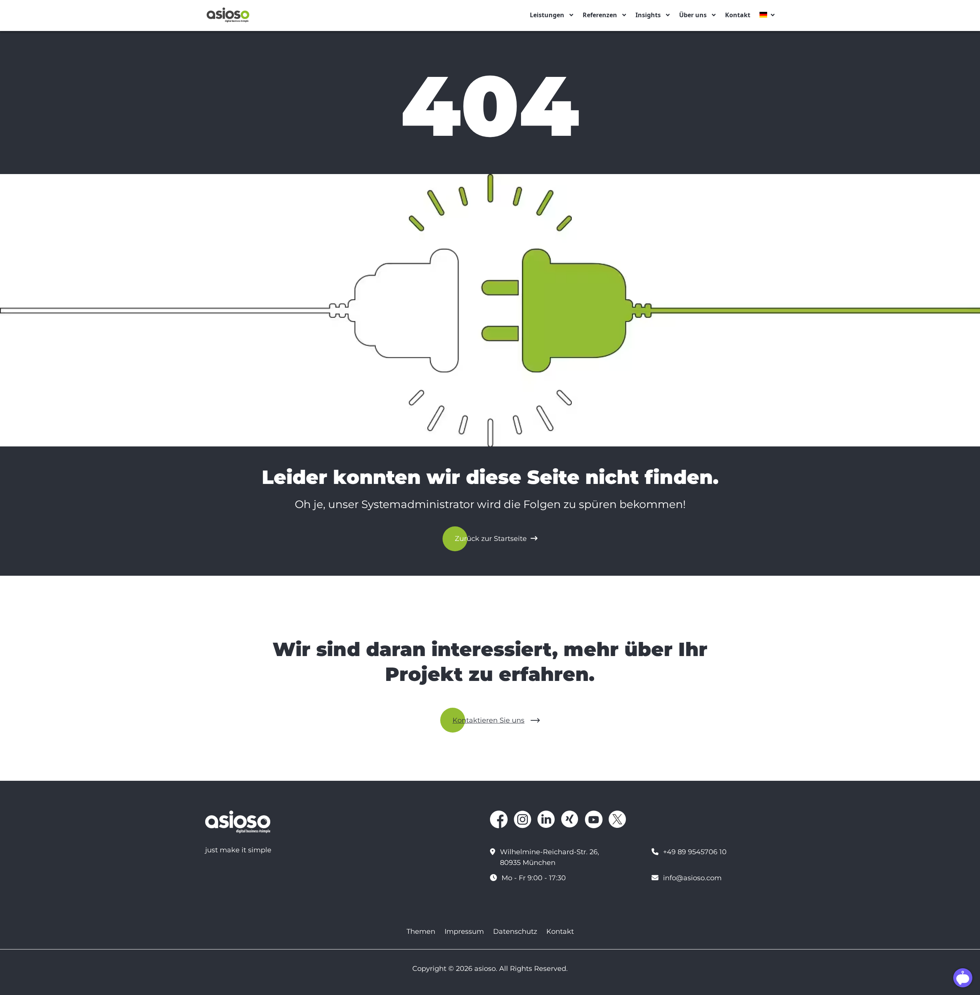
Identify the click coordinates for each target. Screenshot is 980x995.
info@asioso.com (692, 878)
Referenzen (600, 15)
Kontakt (737, 15)
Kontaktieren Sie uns (488, 720)
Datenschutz (515, 931)
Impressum (464, 931)
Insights (648, 15)
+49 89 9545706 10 (695, 852)
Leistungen (547, 15)
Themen (421, 931)
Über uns (693, 15)
